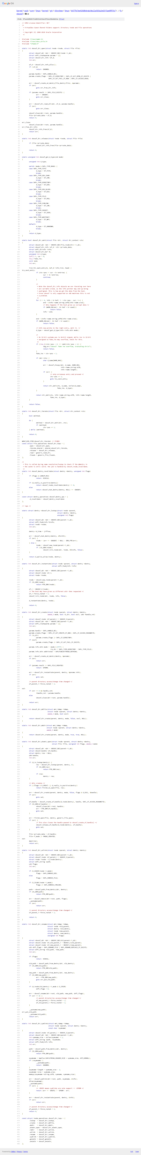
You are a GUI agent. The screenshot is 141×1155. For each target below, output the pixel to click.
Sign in (136, 3)
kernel (19, 10)
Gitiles (13, 1151)
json (137, 1151)
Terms (25, 1151)
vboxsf (20, 13)
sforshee (59, 10)
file (61, 19)
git (51, 10)
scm (32, 10)
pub (26, 10)
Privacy (19, 1151)
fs (121, 10)
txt (131, 1151)
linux (38, 10)
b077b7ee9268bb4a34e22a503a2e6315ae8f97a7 (93, 10)
